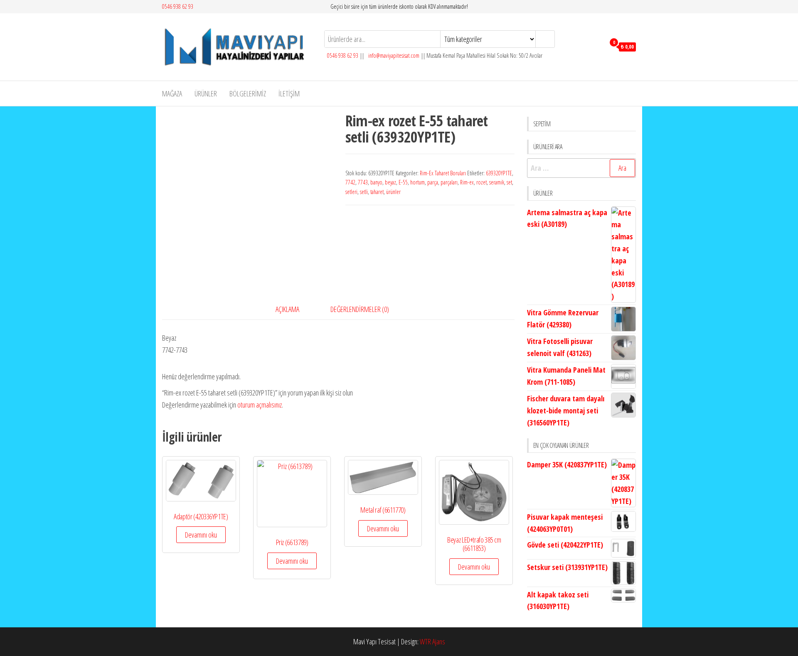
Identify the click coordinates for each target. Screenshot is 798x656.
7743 (363, 182)
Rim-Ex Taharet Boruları (443, 173)
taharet (377, 192)
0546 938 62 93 (177, 6)
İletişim (289, 93)
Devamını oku (201, 535)
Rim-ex (467, 182)
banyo (376, 182)
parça (432, 182)
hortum (417, 182)
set (509, 182)
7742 (350, 182)
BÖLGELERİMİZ (247, 93)
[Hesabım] (596, 46)
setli (364, 192)
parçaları (449, 182)
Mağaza (172, 93)
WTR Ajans (432, 641)
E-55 (403, 182)
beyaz (390, 182)
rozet (481, 182)
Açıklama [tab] (287, 309)
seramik (496, 182)
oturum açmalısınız (259, 405)
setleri (351, 192)
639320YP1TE (499, 173)
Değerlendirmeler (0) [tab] (359, 309)
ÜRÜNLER (206, 93)
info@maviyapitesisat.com (393, 55)
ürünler (393, 192)
